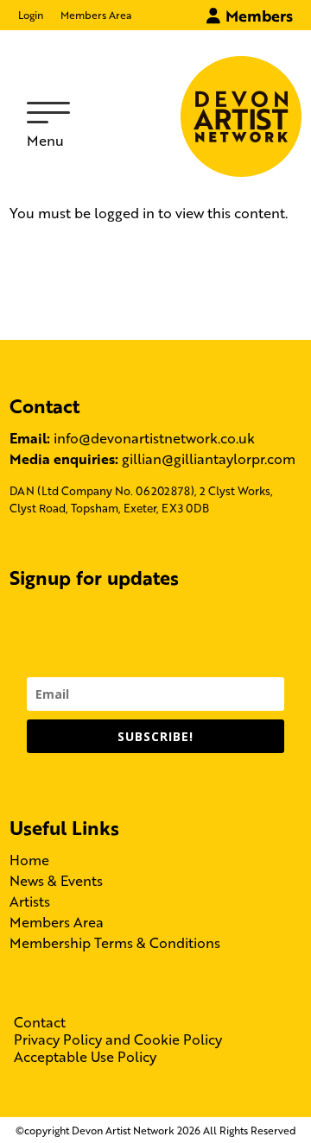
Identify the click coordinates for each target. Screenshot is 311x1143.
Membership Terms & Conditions (115, 942)
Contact (40, 1022)
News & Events (56, 880)
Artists (30, 901)
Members (257, 14)
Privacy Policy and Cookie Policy (118, 1039)
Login (30, 15)
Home (29, 860)
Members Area (95, 15)
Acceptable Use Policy (85, 1056)
